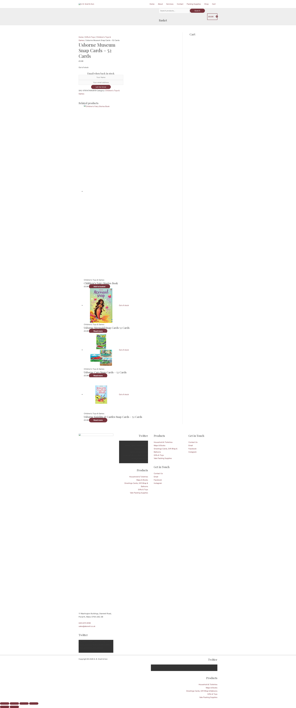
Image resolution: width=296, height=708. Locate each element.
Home (152, 4)
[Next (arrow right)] (14, 707)
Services (169, 4)
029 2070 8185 (85, 623)
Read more (98, 331)
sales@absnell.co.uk (87, 626)
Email (156, 477)
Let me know (101, 87)
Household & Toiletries (138, 477)
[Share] (24, 703)
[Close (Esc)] (33, 703)
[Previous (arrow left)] (4, 707)
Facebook (158, 480)
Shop (206, 4)
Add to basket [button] (99, 286)
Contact (180, 4)
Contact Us (158, 473)
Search (197, 11)
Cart (214, 4)
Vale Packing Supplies (139, 493)
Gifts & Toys (90, 37)
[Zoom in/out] (4, 703)
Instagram (158, 483)
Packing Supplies (194, 4)
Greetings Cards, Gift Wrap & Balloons (201, 691)
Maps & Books (142, 480)
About (160, 4)
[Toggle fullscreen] (14, 703)
